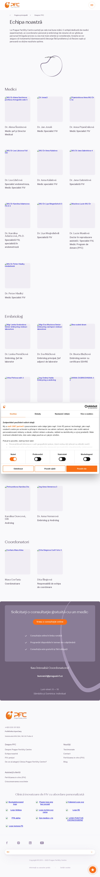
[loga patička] (20, 804)
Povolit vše (81, 469)
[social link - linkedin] (30, 843)
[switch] (37, 459)
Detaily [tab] (38, 414)
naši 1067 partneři (16, 426)
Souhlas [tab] (13, 414)
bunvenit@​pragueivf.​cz (50, 676)
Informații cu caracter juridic (39, 868)
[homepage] (12, 5)
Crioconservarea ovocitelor (16, 782)
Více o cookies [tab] (86, 414)
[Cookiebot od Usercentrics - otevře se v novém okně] (86, 407)
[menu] (92, 5)
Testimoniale (69, 750)
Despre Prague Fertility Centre (18, 750)
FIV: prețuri (10, 758)
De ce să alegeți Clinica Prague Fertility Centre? (26, 762)
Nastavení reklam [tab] (62, 414)
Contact (66, 754)
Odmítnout (18, 469)
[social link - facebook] (7, 843)
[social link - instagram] (18, 843)
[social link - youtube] (42, 843)
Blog (65, 762)
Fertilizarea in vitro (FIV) (15, 778)
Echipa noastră (11, 754)
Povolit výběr (50, 469)
